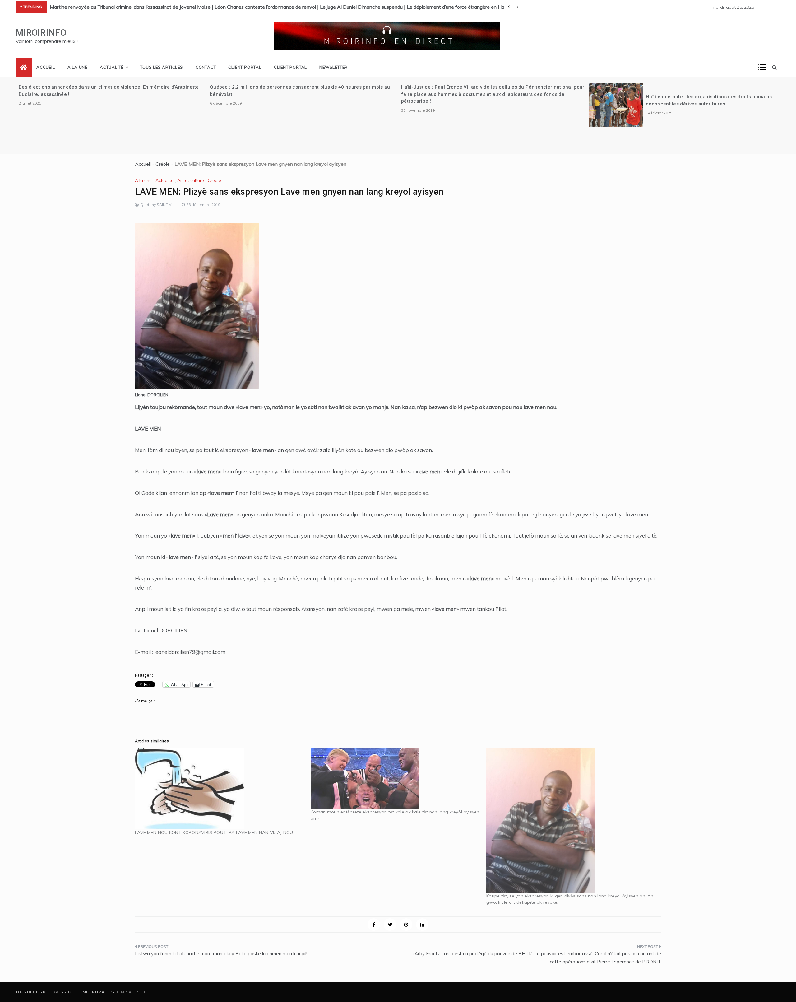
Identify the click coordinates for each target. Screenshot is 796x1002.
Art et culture (190, 180)
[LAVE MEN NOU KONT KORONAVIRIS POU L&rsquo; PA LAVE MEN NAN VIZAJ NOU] (219, 788)
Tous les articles (161, 67)
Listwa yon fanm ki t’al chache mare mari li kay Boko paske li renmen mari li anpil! (221, 954)
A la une (77, 67)
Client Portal (244, 67)
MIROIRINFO (41, 32)
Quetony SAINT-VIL (157, 204)
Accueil (45, 67)
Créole (162, 164)
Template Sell (131, 992)
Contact (206, 67)
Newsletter (333, 67)
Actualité (111, 67)
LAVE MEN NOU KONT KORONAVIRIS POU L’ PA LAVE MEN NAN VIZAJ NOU (214, 832)
